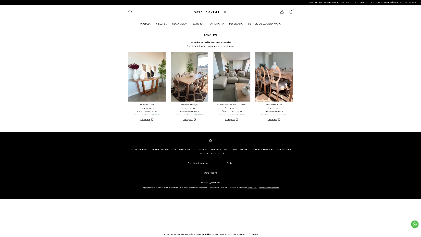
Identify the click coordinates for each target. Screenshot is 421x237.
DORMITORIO (217, 23)
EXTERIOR (198, 23)
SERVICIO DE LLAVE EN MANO (264, 23)
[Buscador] (131, 12)
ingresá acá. (252, 187)
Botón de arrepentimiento (269, 187)
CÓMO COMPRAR (240, 149)
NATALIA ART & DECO (210, 12)
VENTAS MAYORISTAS (262, 149)
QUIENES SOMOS (138, 149)
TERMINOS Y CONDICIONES (210, 153)
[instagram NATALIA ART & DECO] (210, 140)
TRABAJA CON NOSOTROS (163, 149)
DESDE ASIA (236, 23)
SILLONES (161, 23)
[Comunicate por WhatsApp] (415, 224)
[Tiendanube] (210, 183)
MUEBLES (145, 23)
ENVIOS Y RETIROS (219, 149)
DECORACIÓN (179, 23)
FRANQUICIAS (284, 149)
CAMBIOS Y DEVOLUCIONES (192, 149)
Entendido (253, 234)
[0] (289, 12)
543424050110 (211, 173)
